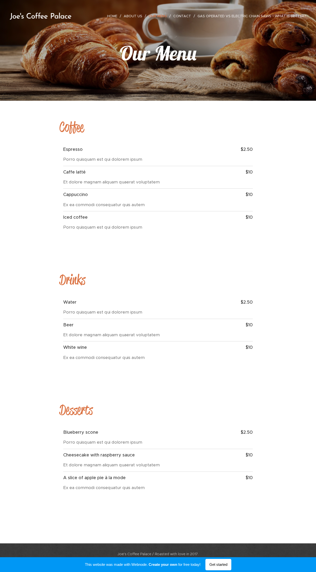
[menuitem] (113, 16)
